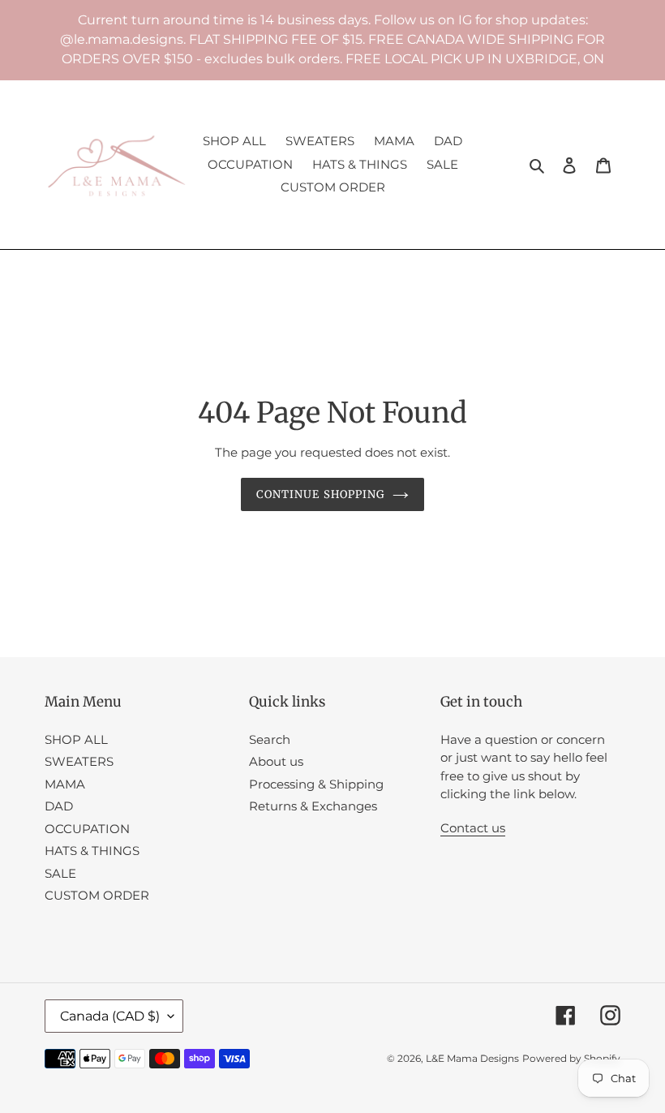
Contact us (472, 828)
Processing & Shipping (316, 784)
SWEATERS (79, 761)
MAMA (65, 784)
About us (276, 761)
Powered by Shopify (571, 1058)
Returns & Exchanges (313, 806)
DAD (59, 806)
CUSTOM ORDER (97, 895)
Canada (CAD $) (110, 1016)
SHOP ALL (76, 739)
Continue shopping (320, 494)
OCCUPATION (87, 828)
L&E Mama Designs (472, 1058)
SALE (60, 873)
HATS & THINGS (92, 850)
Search (269, 739)
